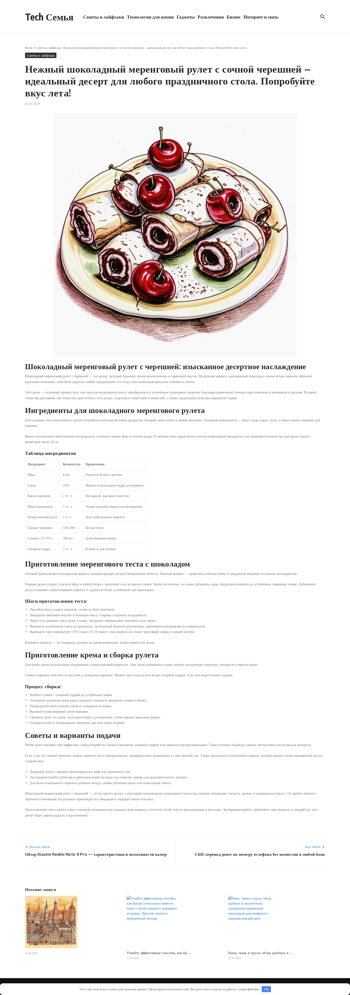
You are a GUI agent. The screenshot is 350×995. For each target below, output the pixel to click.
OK (266, 989)
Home (29, 47)
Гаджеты (186, 17)
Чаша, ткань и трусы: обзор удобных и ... (260, 952)
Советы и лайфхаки (103, 17)
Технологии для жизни (150, 17)
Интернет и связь (261, 17)
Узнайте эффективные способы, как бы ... (159, 952)
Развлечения (211, 17)
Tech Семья (49, 17)
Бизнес (234, 17)
